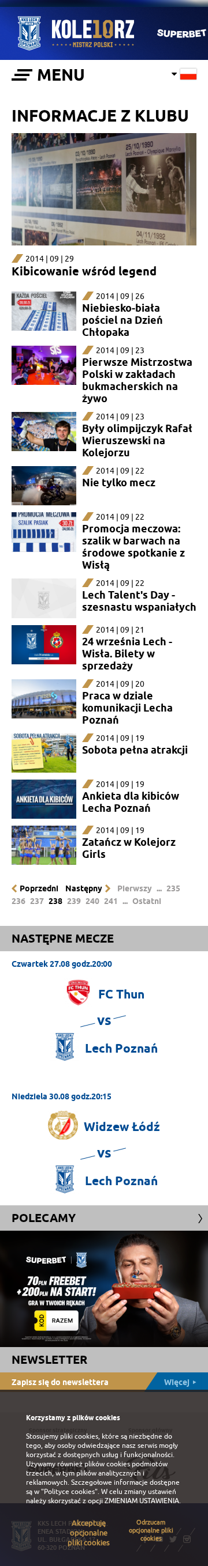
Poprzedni (39, 888)
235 (173, 888)
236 (18, 901)
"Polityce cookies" (69, 1491)
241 (111, 901)
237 (37, 901)
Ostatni (146, 901)
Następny (83, 888)
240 (92, 901)
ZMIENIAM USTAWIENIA (142, 1501)
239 (74, 901)
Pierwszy (134, 888)
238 (55, 901)
